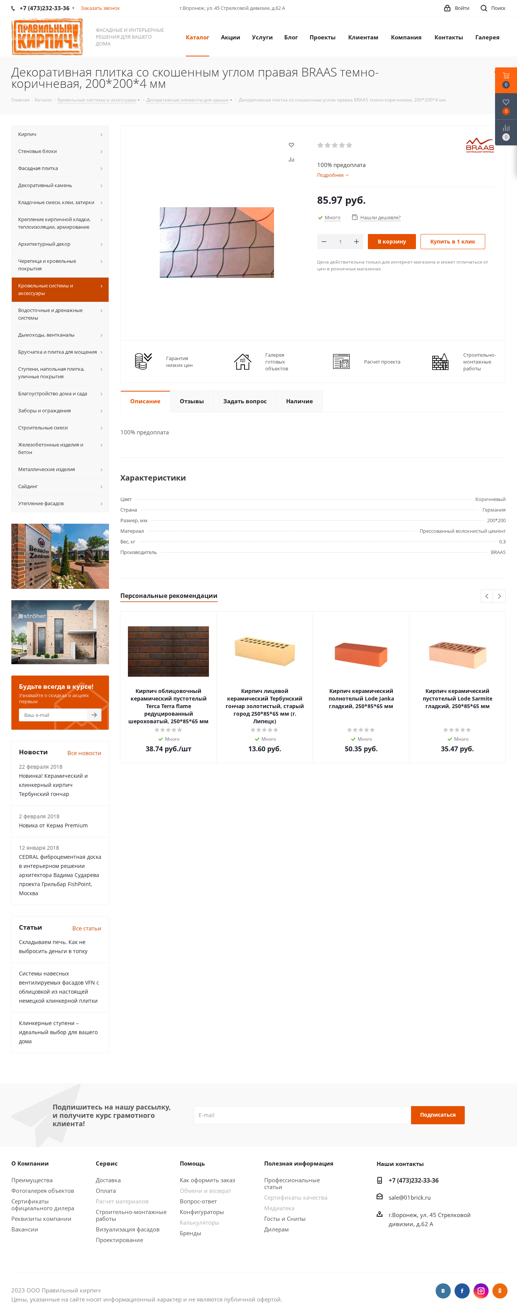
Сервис (107, 1163)
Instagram (481, 1290)
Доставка (108, 1180)
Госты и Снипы (285, 1218)
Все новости (84, 753)
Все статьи (86, 928)
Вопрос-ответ (198, 1201)
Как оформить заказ (207, 1180)
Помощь (192, 1163)
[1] (320, 145)
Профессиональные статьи (292, 1183)
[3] (335, 145)
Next (499, 596)
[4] (342, 145)
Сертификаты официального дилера (42, 1204)
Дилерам (276, 1229)
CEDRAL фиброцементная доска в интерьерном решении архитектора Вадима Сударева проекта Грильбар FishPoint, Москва (60, 875)
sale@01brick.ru (410, 1197)
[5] (349, 145)
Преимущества (32, 1180)
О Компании (30, 1163)
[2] (328, 145)
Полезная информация (298, 1163)
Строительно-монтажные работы (131, 1215)
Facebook (462, 1290)
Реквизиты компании (41, 1218)
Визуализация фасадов (128, 1229)
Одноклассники (500, 1290)
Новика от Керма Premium (53, 825)
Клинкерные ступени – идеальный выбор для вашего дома (58, 1032)
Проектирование (119, 1240)
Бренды (190, 1233)
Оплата (106, 1190)
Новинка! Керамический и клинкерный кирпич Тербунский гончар (53, 784)
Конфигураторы (202, 1212)
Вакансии (24, 1229)
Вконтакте (443, 1290)
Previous (487, 596)
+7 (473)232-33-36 (414, 1180)
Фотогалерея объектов (42, 1190)
